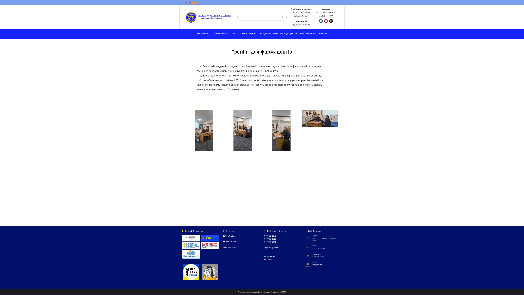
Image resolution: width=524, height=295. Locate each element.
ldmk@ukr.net (317, 265)
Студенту (252, 34)
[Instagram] (331, 21)
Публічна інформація (308, 34)
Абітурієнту (322, 34)
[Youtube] (326, 21)
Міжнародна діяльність (289, 34)
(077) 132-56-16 (270, 236)
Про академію (202, 34)
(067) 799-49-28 (270, 239)
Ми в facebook (230, 236)
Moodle (244, 34)
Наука (234, 34)
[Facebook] (321, 21)
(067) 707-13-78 (270, 242)
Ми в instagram (230, 247)
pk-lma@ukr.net (272, 248)
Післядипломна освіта (269, 34)
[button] (204, 34)
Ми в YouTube (230, 242)
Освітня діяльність (219, 34)
